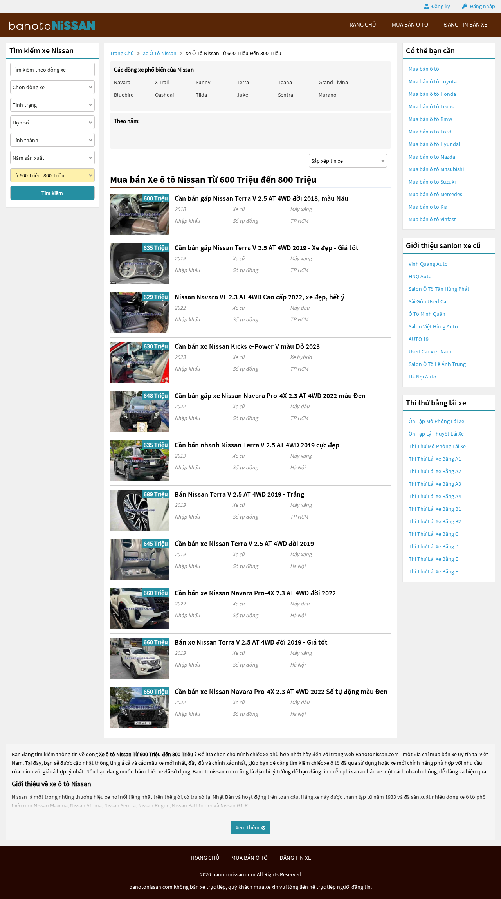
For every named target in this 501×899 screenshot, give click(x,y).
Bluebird (124, 94)
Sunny (203, 82)
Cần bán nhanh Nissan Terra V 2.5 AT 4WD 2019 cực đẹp (257, 444)
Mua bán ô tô (424, 68)
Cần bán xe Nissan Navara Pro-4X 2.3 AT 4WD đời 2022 (255, 592)
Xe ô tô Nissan (160, 53)
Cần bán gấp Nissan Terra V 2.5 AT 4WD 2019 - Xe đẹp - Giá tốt (267, 247)
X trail (162, 82)
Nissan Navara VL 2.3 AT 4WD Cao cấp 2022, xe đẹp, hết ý (259, 296)
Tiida (201, 94)
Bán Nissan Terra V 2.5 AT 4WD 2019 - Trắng (239, 494)
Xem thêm (248, 827)
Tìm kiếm (52, 192)
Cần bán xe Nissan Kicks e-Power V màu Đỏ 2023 (247, 346)
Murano (328, 94)
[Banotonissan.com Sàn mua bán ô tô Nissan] (64, 24)
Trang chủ (122, 53)
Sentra (285, 94)
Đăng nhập (482, 6)
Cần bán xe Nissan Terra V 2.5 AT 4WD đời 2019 (244, 543)
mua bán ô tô (410, 24)
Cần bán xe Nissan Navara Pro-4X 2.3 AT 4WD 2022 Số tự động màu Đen (281, 691)
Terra (243, 82)
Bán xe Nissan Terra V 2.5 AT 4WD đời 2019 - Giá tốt (251, 642)
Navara (122, 82)
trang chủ (361, 24)
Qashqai (164, 94)
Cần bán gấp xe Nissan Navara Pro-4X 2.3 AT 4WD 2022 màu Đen (270, 395)
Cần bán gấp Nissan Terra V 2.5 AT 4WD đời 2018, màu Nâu (261, 198)
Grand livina (333, 82)
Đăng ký (440, 6)
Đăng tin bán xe (465, 24)
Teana (285, 82)
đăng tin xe (295, 857)
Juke (242, 94)
